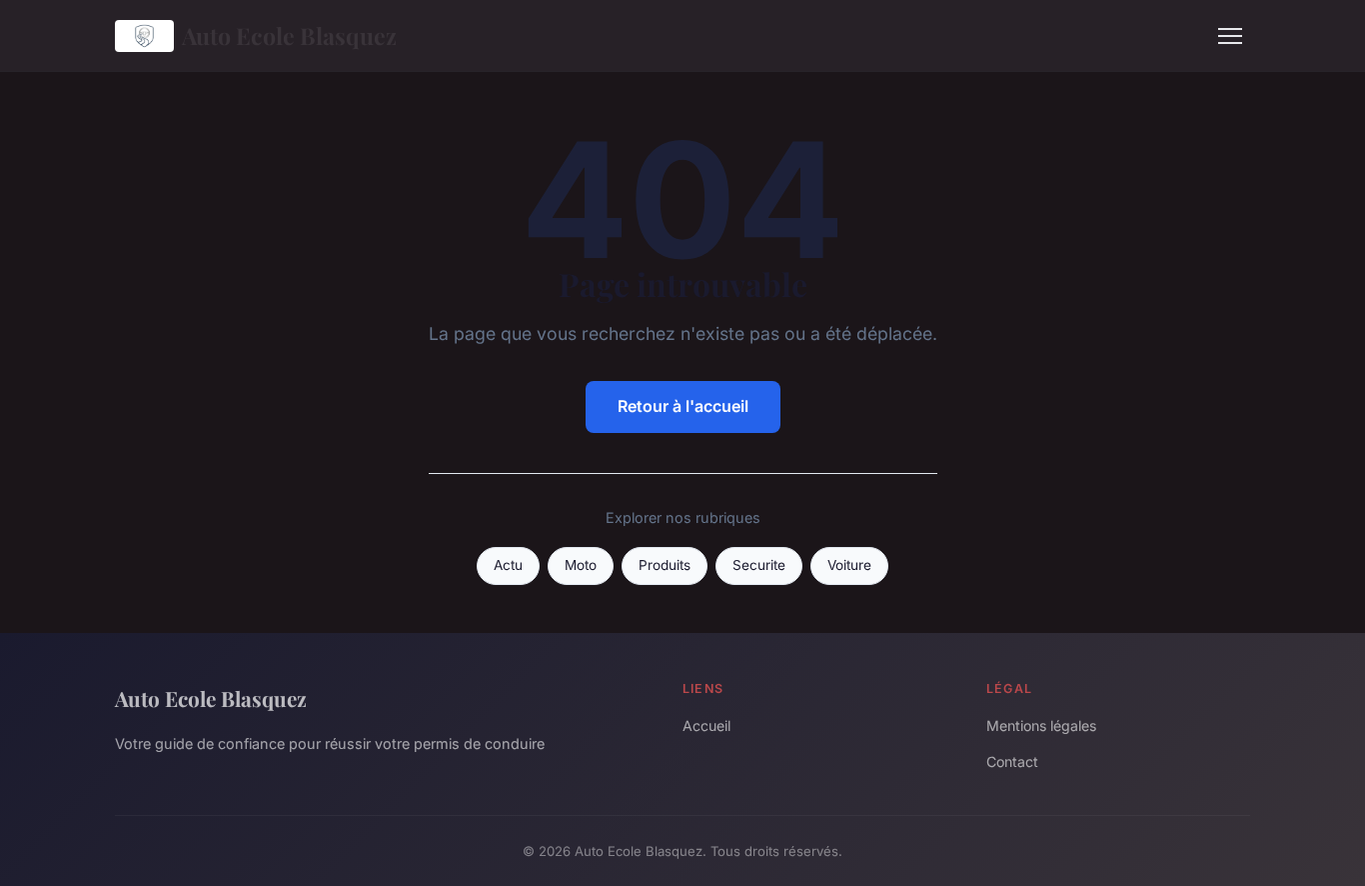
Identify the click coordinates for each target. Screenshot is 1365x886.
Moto (581, 565)
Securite (758, 565)
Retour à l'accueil (683, 406)
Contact (1012, 761)
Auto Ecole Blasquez (289, 35)
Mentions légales (1041, 725)
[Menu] (1230, 36)
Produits (664, 565)
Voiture (849, 565)
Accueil (706, 725)
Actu (508, 565)
